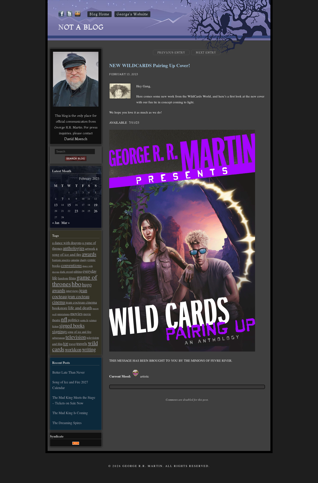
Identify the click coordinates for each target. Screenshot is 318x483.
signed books (72, 325)
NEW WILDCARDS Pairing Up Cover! (149, 65)
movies (76, 313)
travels (81, 343)
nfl (64, 319)
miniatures (63, 314)
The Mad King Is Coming (70, 412)
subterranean (58, 337)
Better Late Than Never (68, 372)
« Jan (55, 222)
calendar (75, 260)
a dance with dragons (67, 242)
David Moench (75, 139)
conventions (71, 265)
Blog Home (99, 14)
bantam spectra (61, 260)
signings (59, 331)
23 (76, 211)
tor (65, 343)
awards (89, 253)
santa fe (84, 320)
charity (83, 260)
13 (56, 205)
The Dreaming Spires (67, 422)
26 (95, 211)
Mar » (65, 222)
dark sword (66, 272)
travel (72, 344)
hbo (76, 283)
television (76, 336)
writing (89, 349)
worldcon (73, 349)
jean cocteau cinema (70, 299)
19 (95, 205)
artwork (90, 248)
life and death (80, 308)
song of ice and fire (79, 332)
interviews (72, 291)
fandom (63, 278)
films (72, 278)
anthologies (73, 248)
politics (73, 319)
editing (78, 271)
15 (69, 205)
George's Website (132, 14)
